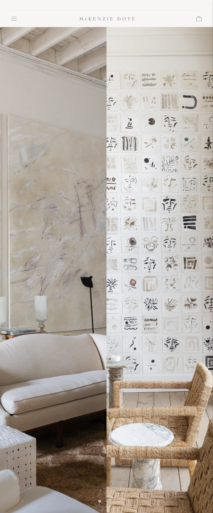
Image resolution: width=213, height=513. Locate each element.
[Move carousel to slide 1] (99, 501)
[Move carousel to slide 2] (106, 501)
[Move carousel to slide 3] (113, 501)
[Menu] (14, 18)
